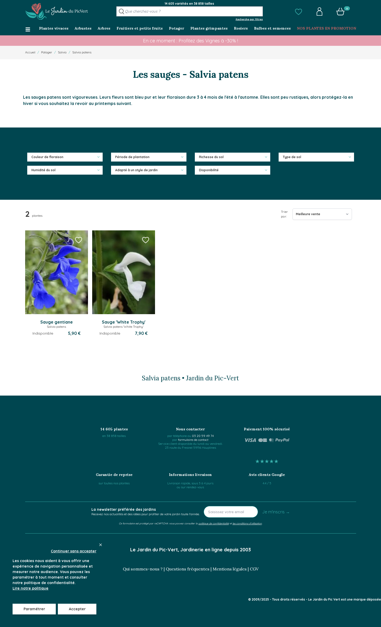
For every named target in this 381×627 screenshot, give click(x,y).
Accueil (30, 52)
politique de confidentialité (213, 523)
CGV (254, 568)
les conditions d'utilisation (247, 523)
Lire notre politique (30, 588)
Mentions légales (230, 568)
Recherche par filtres (249, 19)
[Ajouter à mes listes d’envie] (78, 240)
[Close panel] (100, 545)
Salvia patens (81, 52)
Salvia (62, 52)
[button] (298, 11)
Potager (46, 52)
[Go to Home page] (56, 11)
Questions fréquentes (187, 568)
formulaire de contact (193, 440)
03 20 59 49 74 (203, 436)
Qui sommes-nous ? (143, 568)
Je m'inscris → (276, 511)
